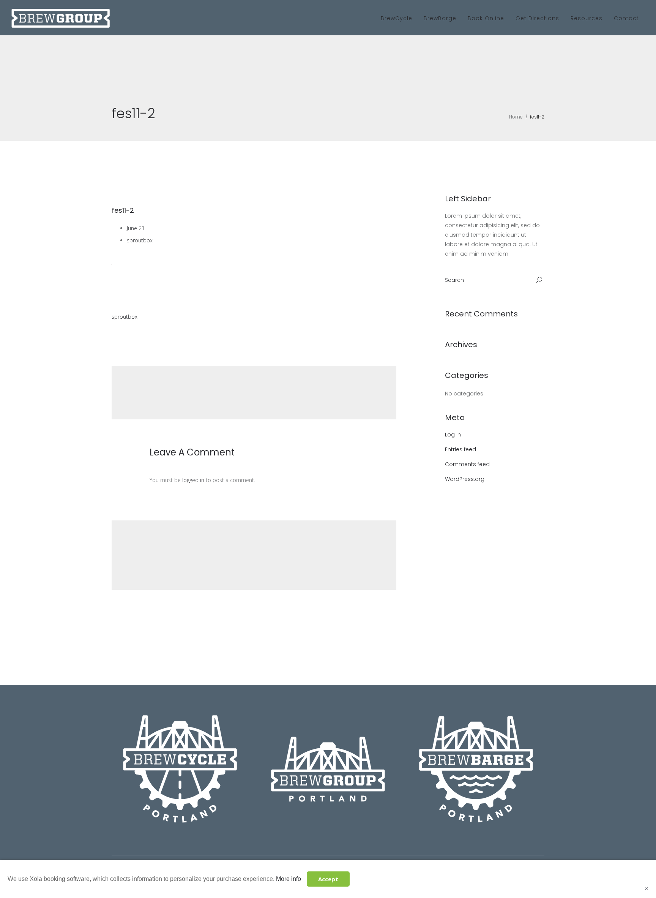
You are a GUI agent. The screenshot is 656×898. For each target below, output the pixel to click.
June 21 (136, 228)
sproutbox (140, 240)
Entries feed (460, 449)
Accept (328, 879)
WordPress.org (464, 479)
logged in (193, 480)
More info (288, 879)
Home (516, 117)
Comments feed (467, 464)
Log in (453, 434)
